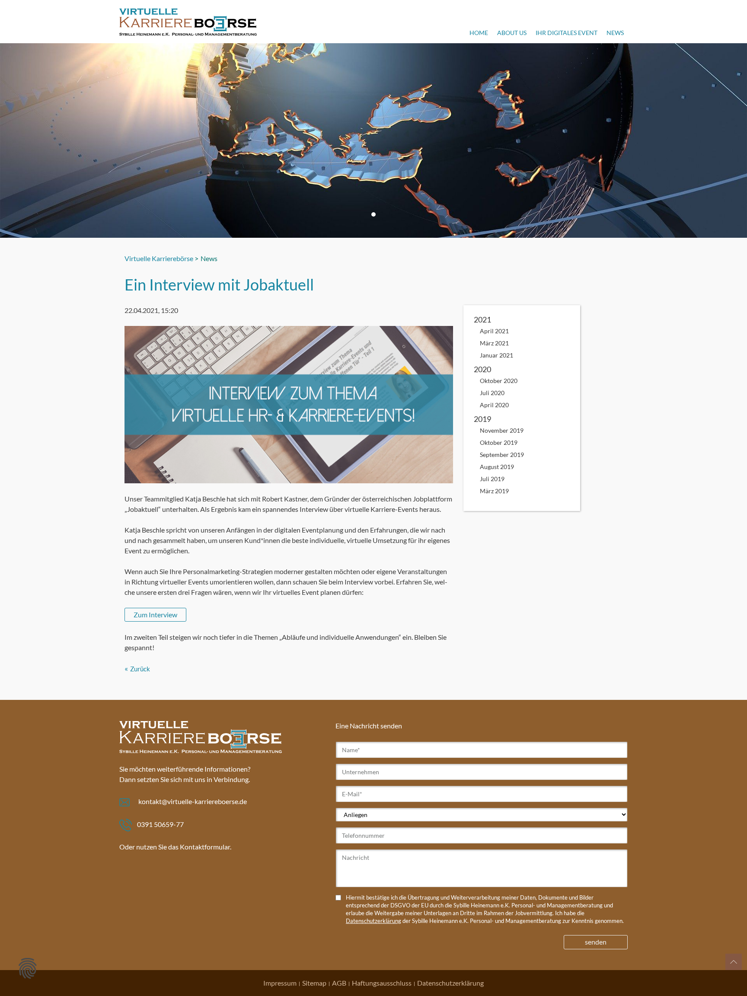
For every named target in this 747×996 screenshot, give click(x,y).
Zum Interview (155, 614)
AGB (339, 983)
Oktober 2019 (498, 442)
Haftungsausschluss (382, 983)
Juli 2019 (492, 478)
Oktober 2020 (498, 380)
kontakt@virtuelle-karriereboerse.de (192, 801)
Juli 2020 (492, 392)
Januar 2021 (496, 355)
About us (512, 32)
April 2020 (494, 405)
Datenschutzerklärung (373, 920)
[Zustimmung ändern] (27, 968)
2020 (482, 369)
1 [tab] (373, 214)
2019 (482, 419)
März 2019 (494, 491)
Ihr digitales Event (566, 32)
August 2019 (497, 466)
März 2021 (494, 343)
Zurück (140, 669)
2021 (482, 319)
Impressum (280, 983)
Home (478, 32)
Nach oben (733, 962)
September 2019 (502, 454)
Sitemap (314, 983)
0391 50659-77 (160, 824)
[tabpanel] (373, 140)
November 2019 (502, 430)
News (615, 32)
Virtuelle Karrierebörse (158, 258)
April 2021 (494, 331)
